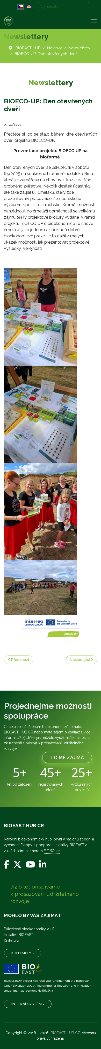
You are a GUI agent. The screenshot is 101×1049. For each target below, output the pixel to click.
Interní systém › (27, 1004)
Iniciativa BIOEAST (18, 935)
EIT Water (52, 851)
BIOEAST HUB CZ (65, 1033)
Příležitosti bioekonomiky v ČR (29, 929)
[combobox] (63, 6)
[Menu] (94, 21)
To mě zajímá (67, 757)
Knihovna (11, 941)
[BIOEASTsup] (50, 969)
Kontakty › (22, 953)
